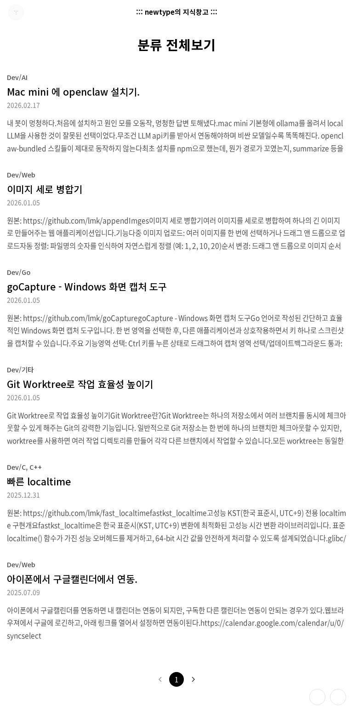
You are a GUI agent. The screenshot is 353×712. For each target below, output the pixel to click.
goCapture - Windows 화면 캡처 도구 (87, 286)
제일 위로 (338, 697)
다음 (193, 679)
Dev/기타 (20, 369)
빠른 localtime (39, 481)
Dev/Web (21, 174)
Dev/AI (17, 77)
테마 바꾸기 (317, 697)
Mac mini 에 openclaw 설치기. (73, 91)
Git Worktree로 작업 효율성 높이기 (80, 384)
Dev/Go (18, 272)
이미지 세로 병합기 (44, 189)
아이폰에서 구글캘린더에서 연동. (72, 579)
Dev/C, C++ (24, 467)
